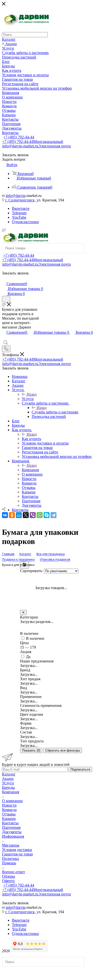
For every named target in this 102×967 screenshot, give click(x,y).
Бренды (8, 787)
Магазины (10, 845)
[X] (26, 515)
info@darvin (16, 195)
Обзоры (8, 876)
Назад (32, 394)
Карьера (9, 818)
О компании (12, 801)
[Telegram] (53, 515)
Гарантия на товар (17, 854)
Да (28, 657)
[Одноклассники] (12, 515)
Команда (9, 810)
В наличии (35, 638)
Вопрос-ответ (13, 872)
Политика (10, 858)
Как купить (31, 439)
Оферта (8, 881)
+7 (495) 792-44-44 (18, 137)
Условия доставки (17, 850)
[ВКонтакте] (5, 515)
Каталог (9, 774)
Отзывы (9, 814)
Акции (8, 778)
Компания (30, 470)
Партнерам (11, 827)
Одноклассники (25, 222)
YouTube (19, 217)
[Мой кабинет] (4, 278)
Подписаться (80, 769)
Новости (9, 805)
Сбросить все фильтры (62, 750)
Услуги (28, 399)
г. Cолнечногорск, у (21, 200)
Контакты (10, 823)
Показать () (31, 750)
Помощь (9, 863)
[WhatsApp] (40, 515)
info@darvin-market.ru (36, 146)
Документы (12, 832)
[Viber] (33, 515)
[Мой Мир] (19, 515)
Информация (13, 836)
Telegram (19, 213)
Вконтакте (20, 208)
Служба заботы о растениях (55, 412)
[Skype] (47, 515)
